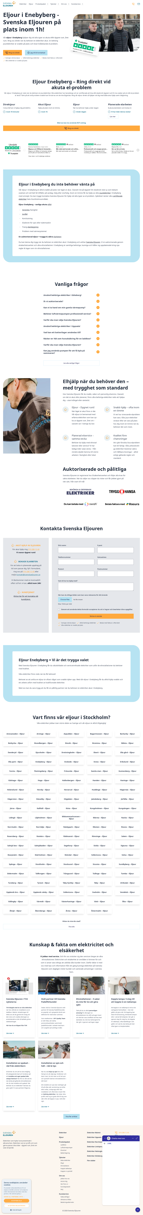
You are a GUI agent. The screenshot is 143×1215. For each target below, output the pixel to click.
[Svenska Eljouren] (9, 4)
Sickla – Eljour (99, 845)
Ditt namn (62, 545)
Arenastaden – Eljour (16, 734)
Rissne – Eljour (127, 827)
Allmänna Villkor (66, 1199)
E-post (99, 545)
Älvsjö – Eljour (15, 911)
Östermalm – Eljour (99, 911)
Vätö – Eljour (99, 901)
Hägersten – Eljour (15, 799)
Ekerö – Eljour (99, 752)
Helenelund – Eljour (15, 790)
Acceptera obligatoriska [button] (16, 1205)
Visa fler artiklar (71, 1116)
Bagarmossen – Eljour (99, 734)
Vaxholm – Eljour (99, 892)
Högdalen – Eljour (71, 799)
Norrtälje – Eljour (43, 827)
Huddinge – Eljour (99, 790)
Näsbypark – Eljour (71, 827)
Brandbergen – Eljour (43, 743)
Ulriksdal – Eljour (127, 883)
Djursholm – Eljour (43, 752)
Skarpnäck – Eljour (16, 855)
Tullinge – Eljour (99, 873)
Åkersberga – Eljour (43, 911)
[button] (137, 1209)
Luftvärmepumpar (66, 1147)
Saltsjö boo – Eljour (15, 845)
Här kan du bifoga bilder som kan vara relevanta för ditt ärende (82, 595)
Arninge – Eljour (43, 734)
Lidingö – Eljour (15, 817)
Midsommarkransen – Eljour (71, 817)
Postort (61, 569)
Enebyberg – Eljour (44, 762)
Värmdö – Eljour (43, 901)
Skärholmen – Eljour (43, 855)
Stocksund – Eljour (71, 864)
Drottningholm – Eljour (71, 752)
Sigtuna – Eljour (127, 845)
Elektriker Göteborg (94, 1156)
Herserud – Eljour (71, 790)
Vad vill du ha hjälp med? (68, 581)
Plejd (62, 1163)
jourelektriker (105, 193)
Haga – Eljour (43, 780)
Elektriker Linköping (95, 1147)
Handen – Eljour (99, 780)
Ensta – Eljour (99, 762)
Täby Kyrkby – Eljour (71, 883)
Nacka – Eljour (127, 817)
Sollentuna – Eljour (99, 855)
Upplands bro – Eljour (15, 892)
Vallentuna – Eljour (71, 892)
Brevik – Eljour (71, 743)
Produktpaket (41, 4)
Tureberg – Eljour (15, 883)
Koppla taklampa (66, 1168)
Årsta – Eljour (71, 911)
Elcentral (63, 1150)
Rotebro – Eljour (43, 836)
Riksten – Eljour (99, 827)
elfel (49, 204)
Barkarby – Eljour (127, 734)
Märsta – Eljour (99, 817)
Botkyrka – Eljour (15, 743)
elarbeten (57, 237)
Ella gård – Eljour (127, 752)
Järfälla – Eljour (127, 799)
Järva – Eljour (15, 808)
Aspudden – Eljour (71, 734)
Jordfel (25, 214)
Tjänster (53, 4)
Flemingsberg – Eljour (43, 771)
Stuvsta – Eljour (99, 864)
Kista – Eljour (71, 808)
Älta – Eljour (127, 901)
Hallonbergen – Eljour (71, 780)
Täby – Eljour (99, 883)
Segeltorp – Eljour (71, 845)
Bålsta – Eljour (127, 743)
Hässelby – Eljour (43, 799)
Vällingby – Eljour (15, 901)
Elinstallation (65, 1166)
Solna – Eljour (127, 855)
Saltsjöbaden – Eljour (44, 845)
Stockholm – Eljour (44, 864)
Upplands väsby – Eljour (43, 892)
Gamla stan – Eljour (99, 771)
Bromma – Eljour (99, 743)
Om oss (64, 4)
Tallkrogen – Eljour (43, 873)
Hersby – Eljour (43, 790)
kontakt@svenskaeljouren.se (28, 574)
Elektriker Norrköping (95, 1142)
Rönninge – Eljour (99, 836)
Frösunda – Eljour (71, 771)
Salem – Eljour (127, 836)
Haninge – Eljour (127, 780)
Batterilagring (65, 1153)
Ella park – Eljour (15, 762)
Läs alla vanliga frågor (71, 363)
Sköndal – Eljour (71, 855)
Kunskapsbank (65, 1187)
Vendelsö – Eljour (127, 892)
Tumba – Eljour (127, 873)
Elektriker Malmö (93, 1133)
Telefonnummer (64, 557)
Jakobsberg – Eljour (99, 799)
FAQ (62, 1189)
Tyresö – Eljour (43, 883)
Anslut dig (64, 1181)
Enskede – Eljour (71, 762)
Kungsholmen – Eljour (99, 808)
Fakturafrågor (65, 1197)
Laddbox (63, 1145)
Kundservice (75, 4)
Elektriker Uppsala (94, 1137)
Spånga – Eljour (15, 864)
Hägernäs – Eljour (127, 790)
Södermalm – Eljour (15, 873)
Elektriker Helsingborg (95, 1151)
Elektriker (23, 4)
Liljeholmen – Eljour (43, 817)
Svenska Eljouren (93, 242)
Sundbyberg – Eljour (127, 864)
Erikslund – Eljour (127, 762)
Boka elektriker (65, 1160)
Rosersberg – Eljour (15, 836)
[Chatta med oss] (121, 1170)
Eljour (31, 4)
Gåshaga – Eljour (15, 780)
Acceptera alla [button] (16, 1201)
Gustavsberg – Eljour (127, 771)
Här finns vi (64, 1184)
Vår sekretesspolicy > (15, 1194)
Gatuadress (101, 557)
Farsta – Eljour (15, 771)
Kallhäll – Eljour (43, 808)
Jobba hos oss (65, 1178)
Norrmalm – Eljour (16, 827)
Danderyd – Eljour (15, 752)
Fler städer (91, 1160)
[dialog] (16, 1196)
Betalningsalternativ (67, 1202)
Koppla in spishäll (66, 1171)
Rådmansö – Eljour (71, 836)
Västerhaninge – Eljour (71, 901)
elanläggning (33, 227)
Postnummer (102, 569)
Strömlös (26, 210)
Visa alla (72, 927)
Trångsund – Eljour (71, 873)
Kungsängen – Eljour (127, 808)
